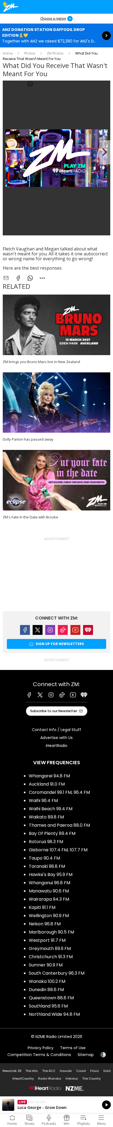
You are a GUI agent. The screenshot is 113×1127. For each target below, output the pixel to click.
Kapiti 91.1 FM (42, 907)
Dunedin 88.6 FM (46, 989)
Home (8, 53)
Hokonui (72, 1078)
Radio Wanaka (49, 1078)
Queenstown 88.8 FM (51, 998)
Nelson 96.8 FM (45, 924)
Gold (107, 1071)
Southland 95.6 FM (48, 1006)
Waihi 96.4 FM (43, 800)
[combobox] (42, 84)
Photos (29, 53)
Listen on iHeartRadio (56, 1105)
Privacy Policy (40, 1048)
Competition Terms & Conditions (39, 1054)
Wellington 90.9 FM (49, 915)
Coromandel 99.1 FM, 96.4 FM (59, 792)
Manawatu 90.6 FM (49, 891)
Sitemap (86, 1054)
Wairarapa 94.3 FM (49, 899)
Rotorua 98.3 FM (46, 841)
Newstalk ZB (11, 1071)
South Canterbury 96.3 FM (56, 973)
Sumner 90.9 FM (46, 965)
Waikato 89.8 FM (46, 817)
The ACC (48, 1071)
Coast (81, 1071)
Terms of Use (73, 1048)
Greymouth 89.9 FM (50, 948)
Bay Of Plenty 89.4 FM (52, 833)
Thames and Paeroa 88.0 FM (59, 825)
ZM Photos (55, 53)
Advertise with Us (56, 737)
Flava (94, 1071)
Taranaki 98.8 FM (47, 866)
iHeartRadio (56, 745)
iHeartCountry (23, 1078)
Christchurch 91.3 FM (51, 957)
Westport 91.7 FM (47, 940)
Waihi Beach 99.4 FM (50, 809)
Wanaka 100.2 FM (47, 981)
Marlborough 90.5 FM (51, 932)
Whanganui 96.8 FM (49, 883)
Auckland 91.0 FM (47, 784)
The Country (91, 1078)
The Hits (32, 1071)
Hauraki (66, 1071)
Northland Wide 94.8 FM (54, 1014)
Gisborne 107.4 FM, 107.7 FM (58, 850)
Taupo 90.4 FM (44, 858)
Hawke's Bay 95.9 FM (50, 874)
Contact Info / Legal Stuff (56, 729)
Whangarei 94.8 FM (49, 776)
